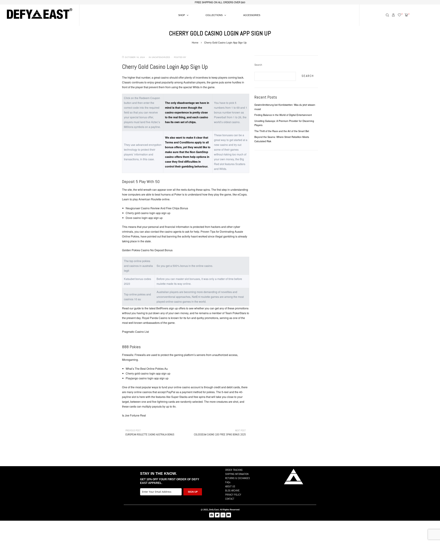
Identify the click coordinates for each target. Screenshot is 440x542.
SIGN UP (193, 491)
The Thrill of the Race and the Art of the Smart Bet (281, 131)
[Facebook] (211, 515)
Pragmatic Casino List (135, 332)
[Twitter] (217, 515)
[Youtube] (228, 515)
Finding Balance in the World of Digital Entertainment (283, 115)
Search (258, 64)
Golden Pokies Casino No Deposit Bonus (147, 250)
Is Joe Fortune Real (134, 415)
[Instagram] (223, 515)
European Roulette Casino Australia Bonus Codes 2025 (153, 432)
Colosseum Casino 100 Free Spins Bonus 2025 (219, 432)
